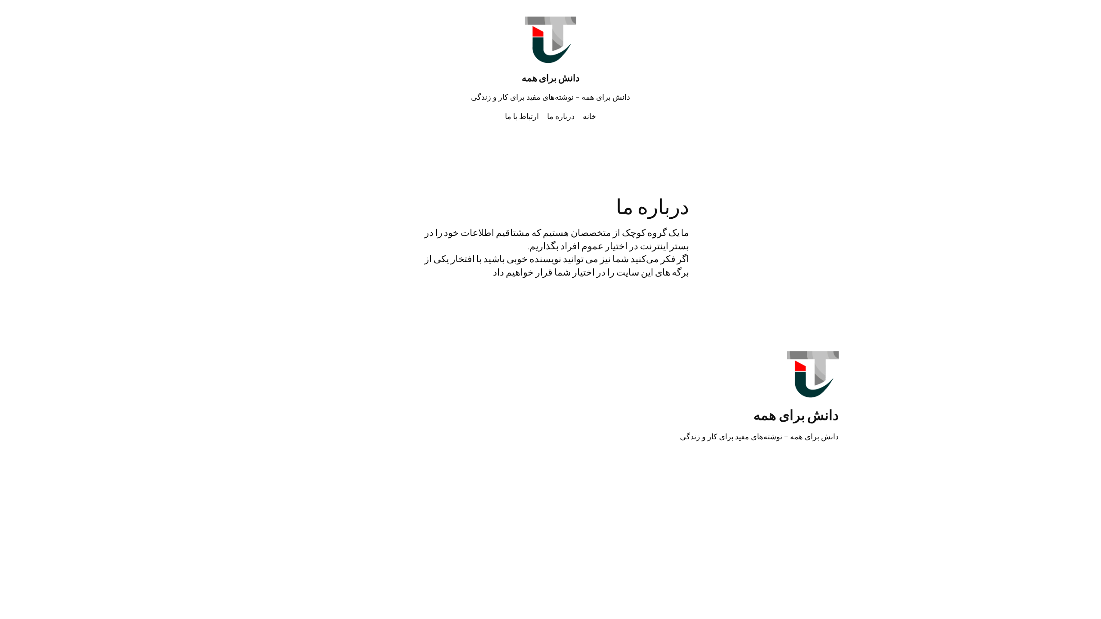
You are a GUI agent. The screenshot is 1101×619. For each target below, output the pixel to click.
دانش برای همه (551, 77)
